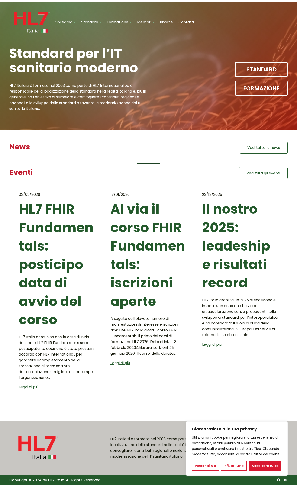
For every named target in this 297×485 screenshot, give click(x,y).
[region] (237, 448)
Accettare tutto (265, 465)
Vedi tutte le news (263, 147)
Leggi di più (28, 387)
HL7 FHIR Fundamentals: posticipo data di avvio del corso (56, 264)
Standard (261, 69)
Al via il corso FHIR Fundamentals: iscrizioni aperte (147, 255)
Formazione (261, 88)
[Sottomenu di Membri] (153, 22)
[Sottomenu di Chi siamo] (74, 22)
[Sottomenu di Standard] (100, 22)
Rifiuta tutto (234, 465)
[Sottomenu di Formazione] (130, 22)
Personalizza (205, 465)
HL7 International (108, 85)
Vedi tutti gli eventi (263, 173)
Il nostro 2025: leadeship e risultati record (236, 246)
